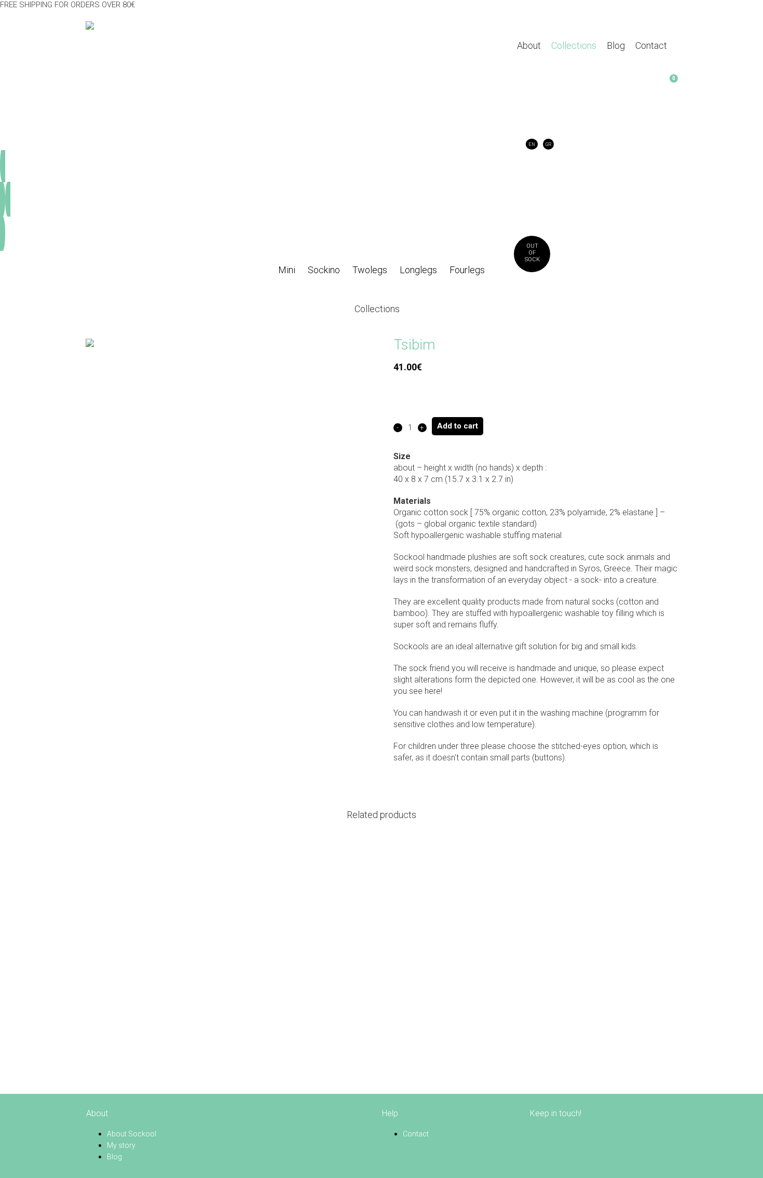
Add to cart (457, 426)
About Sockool (131, 1134)
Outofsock (532, 253)
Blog (114, 1157)
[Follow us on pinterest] (549, 1134)
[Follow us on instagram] (562, 1134)
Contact (416, 1134)
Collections (377, 308)
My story (121, 1145)
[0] (523, 84)
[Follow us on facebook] (536, 1134)
